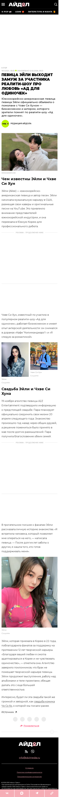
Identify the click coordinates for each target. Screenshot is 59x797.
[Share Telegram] (36, 793)
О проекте (29, 768)
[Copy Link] (52, 793)
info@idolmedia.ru (29, 757)
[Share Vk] (7, 793)
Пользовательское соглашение (29, 777)
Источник (8, 712)
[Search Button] (55, 4)
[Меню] (3, 4)
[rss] (26, 751)
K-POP (4, 68)
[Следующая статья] (29, 732)
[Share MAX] (22, 793)
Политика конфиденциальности (29, 772)
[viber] (32, 751)
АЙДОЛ (18, 4)
